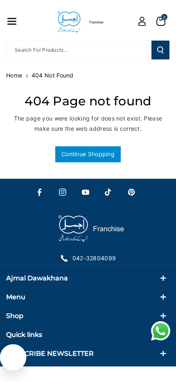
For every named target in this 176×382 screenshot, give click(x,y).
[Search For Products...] (160, 50)
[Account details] (142, 21)
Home (14, 75)
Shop (14, 316)
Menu (15, 297)
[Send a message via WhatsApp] (160, 331)
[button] (12, 21)
